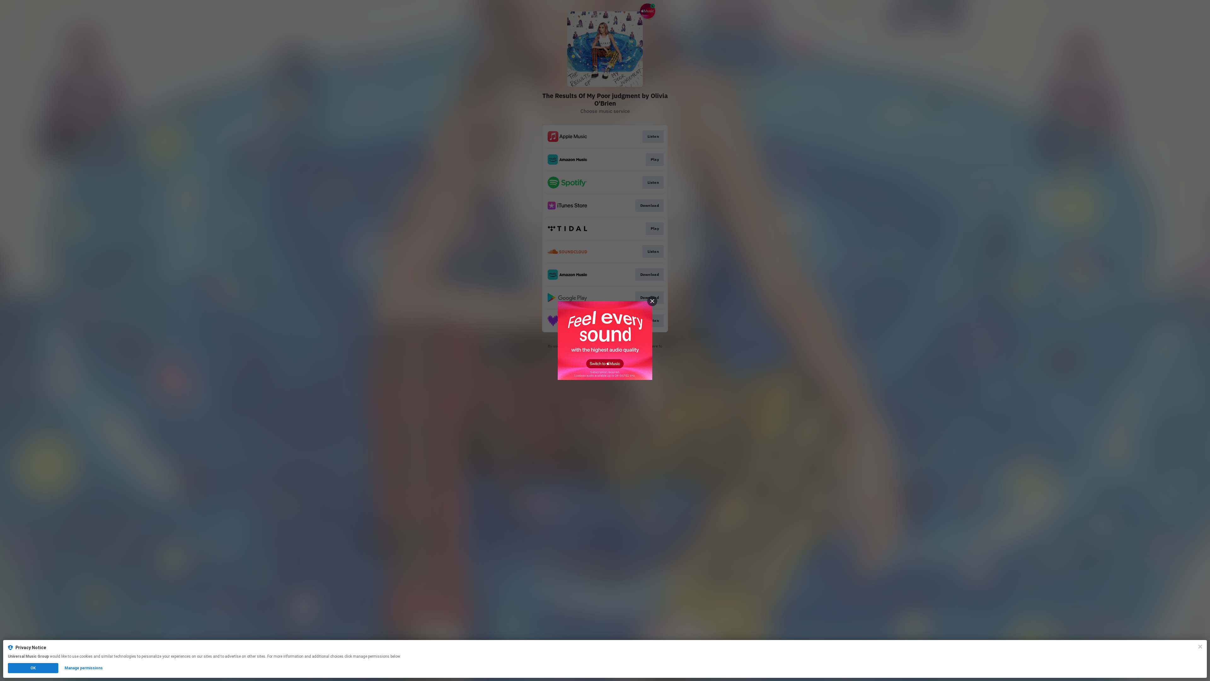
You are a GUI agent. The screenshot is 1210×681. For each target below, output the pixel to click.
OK (33, 668)
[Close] (1200, 647)
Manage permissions (84, 668)
